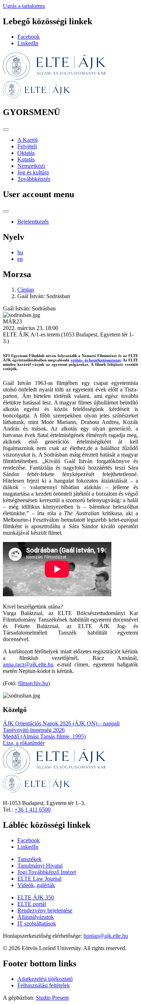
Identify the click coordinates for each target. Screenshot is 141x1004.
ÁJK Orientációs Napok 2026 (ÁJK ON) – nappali (61, 723)
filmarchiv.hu (33, 683)
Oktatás (26, 153)
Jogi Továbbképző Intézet (46, 872)
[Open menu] (6, 129)
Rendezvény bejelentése (44, 910)
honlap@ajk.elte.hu (106, 936)
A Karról (27, 140)
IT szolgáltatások (36, 923)
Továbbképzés (33, 179)
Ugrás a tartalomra (24, 6)
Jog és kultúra (33, 172)
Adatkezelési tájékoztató (45, 979)
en (20, 259)
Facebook (28, 37)
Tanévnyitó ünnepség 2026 (34, 730)
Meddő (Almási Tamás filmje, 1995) (44, 736)
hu (20, 252)
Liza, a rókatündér (23, 743)
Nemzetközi (31, 166)
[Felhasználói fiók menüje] (6, 211)
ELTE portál (31, 904)
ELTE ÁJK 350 (35, 897)
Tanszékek (29, 859)
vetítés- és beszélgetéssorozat (95, 360)
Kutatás (26, 159)
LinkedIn (27, 43)
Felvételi (27, 146)
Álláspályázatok (35, 917)
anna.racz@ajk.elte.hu (28, 664)
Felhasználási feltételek (43, 985)
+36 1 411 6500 (32, 809)
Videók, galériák (36, 885)
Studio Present (52, 998)
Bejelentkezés (33, 222)
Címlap (25, 290)
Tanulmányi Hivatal (40, 866)
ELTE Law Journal (39, 879)
